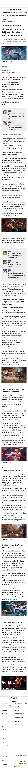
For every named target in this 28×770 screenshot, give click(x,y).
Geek (2, 750)
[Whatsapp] (8, 66)
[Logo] (14, 9)
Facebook (4, 756)
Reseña (3, 21)
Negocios (4, 738)
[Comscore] (14, 706)
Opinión (3, 726)
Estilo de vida (5, 730)
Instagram (4, 764)
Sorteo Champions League (9, 15)
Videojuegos (11, 21)
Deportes (4, 734)
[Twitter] (5, 66)
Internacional (19, 12)
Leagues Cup (23, 15)
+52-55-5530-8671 (19, 718)
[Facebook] (2, 66)
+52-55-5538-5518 (19, 714)
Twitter (3, 760)
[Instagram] (16, 698)
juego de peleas (13, 82)
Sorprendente (5, 742)
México (13, 12)
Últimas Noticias (6, 12)
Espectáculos (5, 746)
